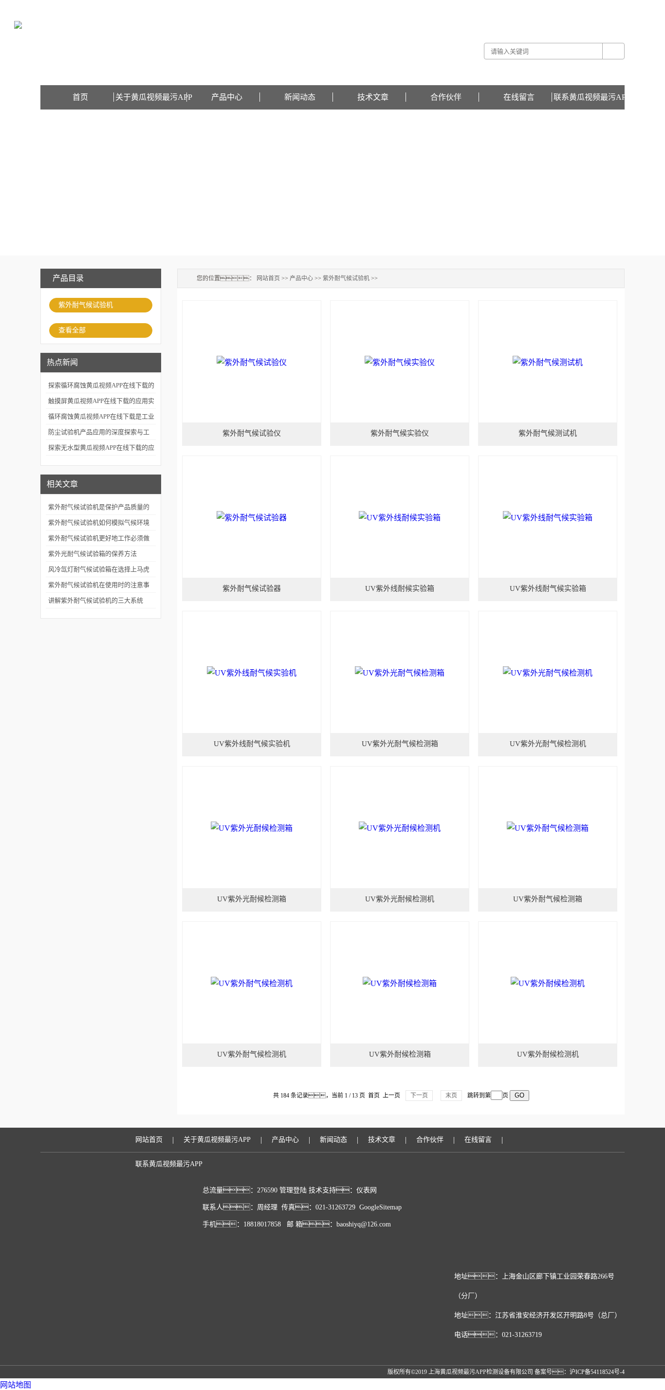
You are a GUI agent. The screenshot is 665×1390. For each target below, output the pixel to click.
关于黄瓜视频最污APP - (508, 6)
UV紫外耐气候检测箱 (547, 899)
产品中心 (226, 97)
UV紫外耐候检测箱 (400, 1054)
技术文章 (372, 97)
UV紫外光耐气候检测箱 (400, 744)
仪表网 (366, 1190)
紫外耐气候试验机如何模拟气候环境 (98, 522)
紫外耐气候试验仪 (251, 433)
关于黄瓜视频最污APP (153, 97)
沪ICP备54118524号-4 (597, 1372)
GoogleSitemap (380, 1207)
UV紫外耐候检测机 (548, 1054)
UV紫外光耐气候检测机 (548, 744)
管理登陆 (293, 1190)
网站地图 (15, 1385)
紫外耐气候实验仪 (399, 433)
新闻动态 (299, 97)
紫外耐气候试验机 (85, 305)
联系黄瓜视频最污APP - (570, 6)
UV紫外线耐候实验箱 (399, 588)
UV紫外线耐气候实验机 (252, 744)
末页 (451, 1095)
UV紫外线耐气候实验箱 (548, 588)
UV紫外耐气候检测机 (251, 1054)
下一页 (419, 1095)
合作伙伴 (446, 97)
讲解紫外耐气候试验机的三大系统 (95, 600)
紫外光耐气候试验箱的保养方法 (92, 553)
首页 (80, 97)
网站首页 (268, 278)
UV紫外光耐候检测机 (399, 899)
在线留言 (613, 6)
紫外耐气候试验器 (251, 588)
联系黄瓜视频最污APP (592, 97)
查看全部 (72, 330)
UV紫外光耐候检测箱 (251, 899)
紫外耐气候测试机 (547, 433)
